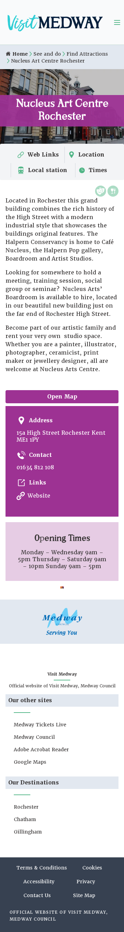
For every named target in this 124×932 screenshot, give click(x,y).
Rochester (26, 807)
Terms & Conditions (42, 868)
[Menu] (117, 22)
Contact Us (37, 895)
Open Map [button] (62, 396)
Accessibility (38, 881)
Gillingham (28, 832)
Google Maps (30, 762)
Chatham (25, 819)
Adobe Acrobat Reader (41, 749)
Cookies (92, 868)
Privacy (85, 881)
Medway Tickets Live (40, 725)
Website (39, 495)
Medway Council (34, 737)
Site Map (84, 895)
